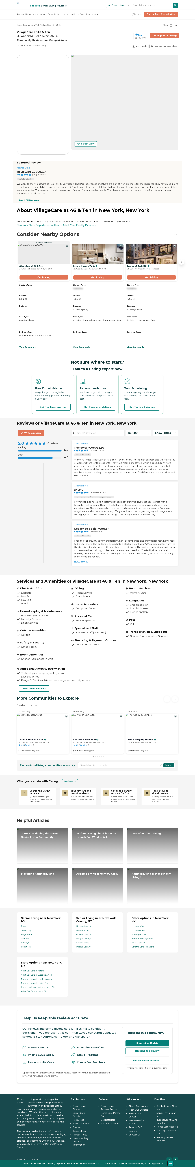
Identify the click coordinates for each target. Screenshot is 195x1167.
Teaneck (25, 938)
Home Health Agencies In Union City (38, 987)
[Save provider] (176, 25)
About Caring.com (138, 1106)
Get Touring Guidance (142, 407)
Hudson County (83, 926)
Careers (133, 1131)
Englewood (26, 934)
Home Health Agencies (142, 938)
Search (168, 765)
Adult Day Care (138, 943)
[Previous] (167, 699)
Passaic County (83, 947)
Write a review (32, 433)
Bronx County (82, 930)
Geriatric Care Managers (142, 947)
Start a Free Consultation (161, 14)
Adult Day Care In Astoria (32, 971)
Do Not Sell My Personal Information (80, 1141)
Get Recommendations (97, 407)
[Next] (175, 699)
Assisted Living (23, 168)
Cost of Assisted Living (146, 833)
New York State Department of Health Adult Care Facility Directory (56, 225)
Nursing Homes (138, 934)
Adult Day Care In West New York (36, 975)
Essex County (82, 943)
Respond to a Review (147, 1051)
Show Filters (163, 432)
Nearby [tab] (21, 705)
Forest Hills (26, 947)
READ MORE (81, 562)
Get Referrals (108, 1120)
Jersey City (26, 930)
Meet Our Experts (138, 1110)
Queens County (83, 934)
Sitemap (77, 1127)
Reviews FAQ (135, 1127)
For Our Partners (110, 1123)
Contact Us (134, 1134)
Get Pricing (43, 277)
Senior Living (23, 25)
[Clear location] (160, 765)
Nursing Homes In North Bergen (36, 979)
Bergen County (83, 938)
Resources (78, 1120)
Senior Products (81, 1123)
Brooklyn (25, 943)
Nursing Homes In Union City (34, 983)
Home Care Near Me (167, 1127)
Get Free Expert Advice (53, 407)
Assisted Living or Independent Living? (151, 875)
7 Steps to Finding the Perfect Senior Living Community (40, 835)
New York (35, 25)
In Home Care (138, 926)
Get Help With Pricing (164, 35)
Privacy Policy (80, 1134)
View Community (27, 347)
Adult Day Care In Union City (34, 991)
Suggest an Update (147, 1043)
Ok (170, 1163)
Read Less (68, 781)
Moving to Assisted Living (37, 873)
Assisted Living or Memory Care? (97, 873)
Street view (87, 144)
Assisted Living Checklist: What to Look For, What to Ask (96, 835)
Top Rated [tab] (34, 705)
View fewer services (34, 688)
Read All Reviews (29, 200)
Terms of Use (42, 1144)
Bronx (24, 926)
